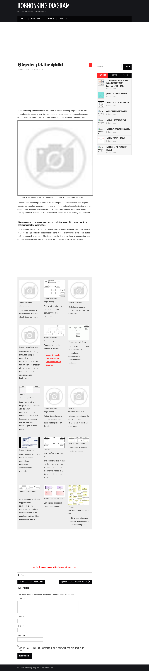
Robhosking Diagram (43, 6)
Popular (102, 75)
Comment (22, 599)
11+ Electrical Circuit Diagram (117, 103)
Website (21, 636)
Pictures (23, 575)
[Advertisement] (74, 42)
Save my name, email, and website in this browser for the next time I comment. (51, 649)
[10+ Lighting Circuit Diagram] (101, 113)
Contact (23, 19)
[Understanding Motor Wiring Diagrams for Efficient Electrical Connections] (101, 82)
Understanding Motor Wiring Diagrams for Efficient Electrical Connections (116, 83)
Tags (126, 75)
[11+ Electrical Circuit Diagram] (101, 104)
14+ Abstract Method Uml (32, 582)
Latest (114, 75)
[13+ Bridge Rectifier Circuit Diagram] (101, 149)
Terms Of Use (63, 19)
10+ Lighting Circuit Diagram (116, 112)
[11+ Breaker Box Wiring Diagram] (101, 131)
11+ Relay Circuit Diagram (115, 138)
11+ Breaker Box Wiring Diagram (117, 129)
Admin (41, 69)
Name (20, 617)
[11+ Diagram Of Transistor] (101, 122)
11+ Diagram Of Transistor (115, 120)
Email (21, 626)
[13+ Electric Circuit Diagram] (101, 95)
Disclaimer (50, 19)
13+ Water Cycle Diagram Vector (74, 582)
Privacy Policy (36, 19)
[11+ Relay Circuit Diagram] (101, 140)
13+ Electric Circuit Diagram (116, 94)
